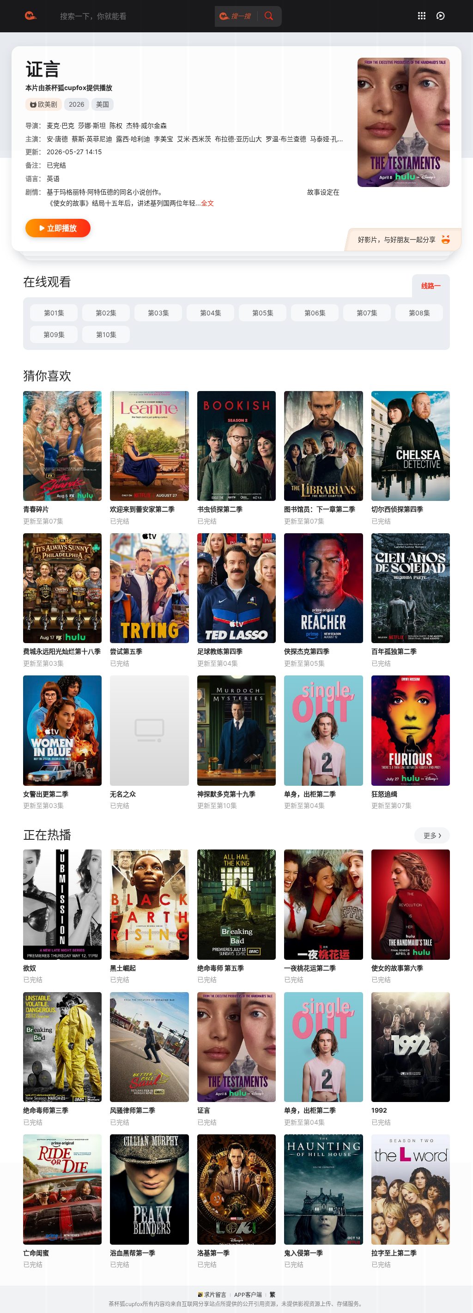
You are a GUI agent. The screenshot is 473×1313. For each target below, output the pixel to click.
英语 (53, 178)
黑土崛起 (123, 968)
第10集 (106, 334)
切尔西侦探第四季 (397, 509)
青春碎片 (36, 509)
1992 (379, 1110)
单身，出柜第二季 (310, 794)
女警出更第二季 (45, 794)
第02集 (106, 313)
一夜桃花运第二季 (310, 968)
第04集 (210, 313)
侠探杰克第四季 (306, 651)
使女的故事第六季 (397, 968)
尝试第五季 (126, 651)
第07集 (367, 313)
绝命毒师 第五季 (220, 968)
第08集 (419, 313)
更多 (430, 835)
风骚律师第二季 (132, 1110)
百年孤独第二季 (394, 651)
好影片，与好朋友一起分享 (397, 239)
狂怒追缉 (384, 794)
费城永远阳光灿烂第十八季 (62, 651)
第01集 (54, 313)
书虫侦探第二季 (220, 509)
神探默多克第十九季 (226, 794)
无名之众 (123, 794)
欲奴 (29, 968)
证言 (203, 1110)
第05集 (262, 313)
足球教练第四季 (220, 651)
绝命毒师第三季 (45, 1110)
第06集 (315, 313)
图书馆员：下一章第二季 (319, 509)
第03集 (158, 313)
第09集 (54, 334)
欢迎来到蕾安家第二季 (142, 509)
